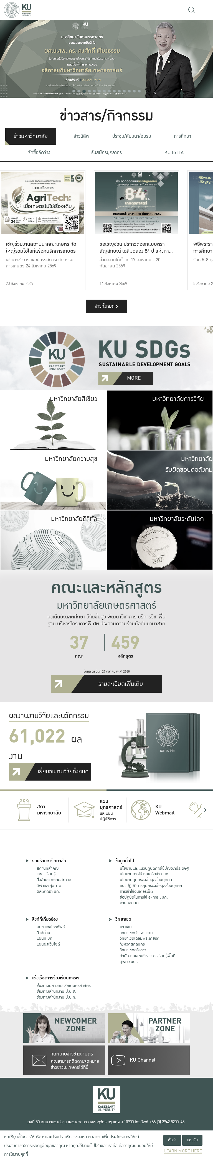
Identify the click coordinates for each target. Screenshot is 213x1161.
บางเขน (126, 927)
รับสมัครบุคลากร (106, 152)
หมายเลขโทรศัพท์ (51, 927)
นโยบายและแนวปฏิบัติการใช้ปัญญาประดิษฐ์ (154, 868)
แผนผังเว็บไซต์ (48, 944)
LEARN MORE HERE (183, 1151)
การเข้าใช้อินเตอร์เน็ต (136, 891)
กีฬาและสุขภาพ (49, 885)
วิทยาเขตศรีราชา (133, 950)
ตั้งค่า (172, 1140)
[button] (73, 91)
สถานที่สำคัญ (48, 868)
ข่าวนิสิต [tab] (81, 136)
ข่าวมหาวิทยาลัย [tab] (31, 136)
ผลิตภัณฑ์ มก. (48, 891)
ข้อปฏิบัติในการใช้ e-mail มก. (144, 897)
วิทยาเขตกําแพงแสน (136, 932)
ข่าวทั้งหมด (105, 306)
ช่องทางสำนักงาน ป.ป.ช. (56, 991)
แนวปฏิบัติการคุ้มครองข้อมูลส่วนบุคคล (151, 885)
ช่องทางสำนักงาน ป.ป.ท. (56, 997)
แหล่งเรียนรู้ (46, 874)
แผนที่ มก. (45, 938)
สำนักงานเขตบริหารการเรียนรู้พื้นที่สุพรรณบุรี (148, 958)
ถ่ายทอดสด (129, 902)
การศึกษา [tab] (182, 136)
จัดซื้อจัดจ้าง (39, 152)
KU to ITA (174, 152)
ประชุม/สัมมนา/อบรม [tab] (131, 136)
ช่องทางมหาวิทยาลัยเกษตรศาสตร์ (64, 985)
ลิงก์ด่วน (43, 932)
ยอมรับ (192, 1140)
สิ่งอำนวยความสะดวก (54, 879)
